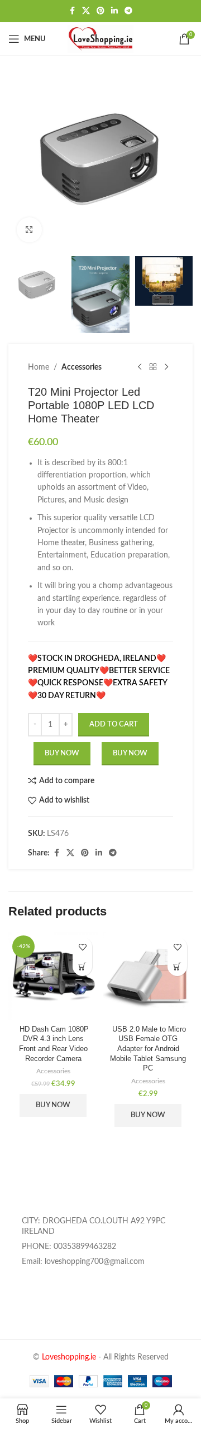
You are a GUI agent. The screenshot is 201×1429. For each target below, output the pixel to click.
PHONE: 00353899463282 (69, 1247)
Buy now (130, 753)
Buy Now (62, 753)
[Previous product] (139, 367)
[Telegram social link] (128, 11)
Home (38, 367)
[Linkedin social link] (114, 11)
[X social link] (86, 11)
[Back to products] (153, 367)
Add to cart (113, 724)
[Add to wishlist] (82, 947)
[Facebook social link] (72, 11)
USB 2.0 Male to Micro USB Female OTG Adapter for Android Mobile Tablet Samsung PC (148, 1049)
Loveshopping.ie (69, 1357)
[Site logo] (100, 39)
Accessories (81, 367)
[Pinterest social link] (100, 11)
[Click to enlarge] (29, 229)
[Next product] (166, 367)
